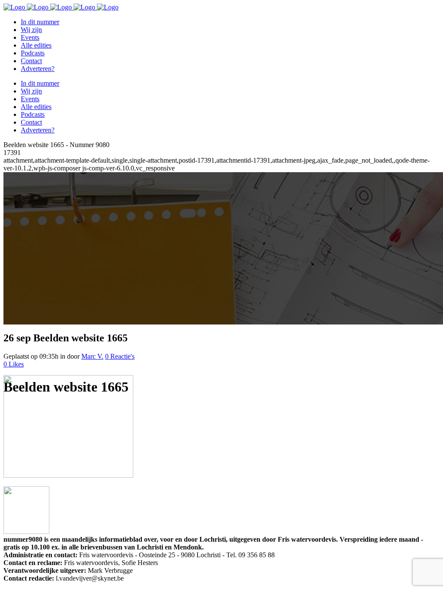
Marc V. (92, 356)
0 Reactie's (120, 356)
